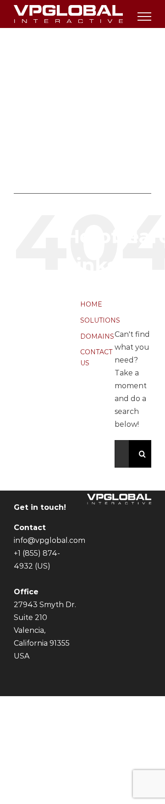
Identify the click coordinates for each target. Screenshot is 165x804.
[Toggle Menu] (144, 16)
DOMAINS (97, 336)
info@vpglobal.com (49, 540)
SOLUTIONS (100, 320)
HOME (91, 304)
